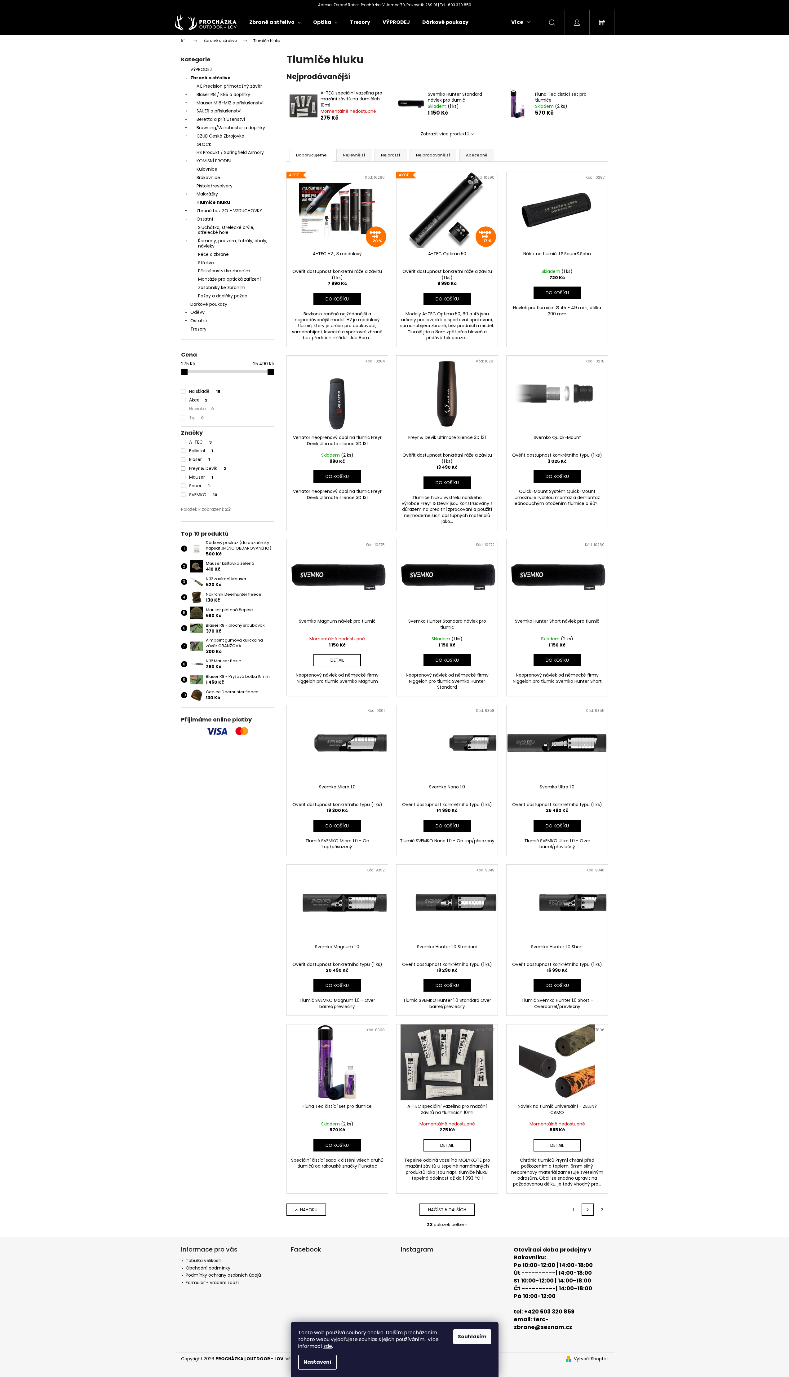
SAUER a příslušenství (219, 111)
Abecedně (477, 155)
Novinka (201, 409)
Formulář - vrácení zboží (212, 1282)
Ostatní (205, 219)
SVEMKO (203, 495)
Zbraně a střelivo (210, 78)
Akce (198, 400)
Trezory (198, 329)
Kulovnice (207, 169)
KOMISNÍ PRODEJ (214, 161)
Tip (196, 417)
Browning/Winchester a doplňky (231, 128)
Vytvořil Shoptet (591, 1359)
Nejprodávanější (433, 155)
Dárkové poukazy (208, 304)
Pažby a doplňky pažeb (222, 296)
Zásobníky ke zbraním (221, 287)
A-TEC (200, 442)
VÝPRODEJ (201, 69)
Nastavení (317, 1362)
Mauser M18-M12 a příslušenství (230, 103)
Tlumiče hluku (213, 202)
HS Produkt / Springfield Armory (230, 152)
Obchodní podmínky (208, 1268)
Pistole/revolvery (215, 186)
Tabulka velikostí (203, 1260)
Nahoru (308, 1210)
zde (327, 1346)
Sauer (199, 486)
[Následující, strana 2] (588, 1210)
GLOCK (204, 144)
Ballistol (201, 451)
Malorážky (207, 194)
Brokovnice (208, 177)
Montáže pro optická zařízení (229, 279)
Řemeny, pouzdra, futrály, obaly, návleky (232, 243)
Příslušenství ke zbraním (224, 271)
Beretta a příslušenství (221, 119)
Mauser (201, 477)
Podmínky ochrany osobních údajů (223, 1275)
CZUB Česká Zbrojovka (220, 136)
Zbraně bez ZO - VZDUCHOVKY (229, 211)
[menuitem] (275, 22)
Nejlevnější (354, 155)
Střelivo (206, 263)
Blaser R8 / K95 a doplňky (223, 94)
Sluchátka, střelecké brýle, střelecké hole (226, 230)
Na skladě (204, 391)
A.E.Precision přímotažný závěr (229, 86)
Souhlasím (472, 1336)
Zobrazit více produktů (445, 134)
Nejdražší (390, 155)
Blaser (199, 459)
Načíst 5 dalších (447, 1210)
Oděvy (197, 312)
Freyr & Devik (207, 468)
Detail (337, 660)
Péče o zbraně (213, 254)
